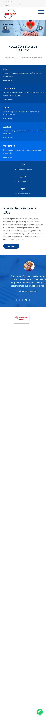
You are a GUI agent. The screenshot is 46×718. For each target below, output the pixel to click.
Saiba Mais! (7, 138)
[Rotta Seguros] (9, 14)
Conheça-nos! (11, 246)
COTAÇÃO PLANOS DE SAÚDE (7, 31)
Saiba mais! (7, 80)
